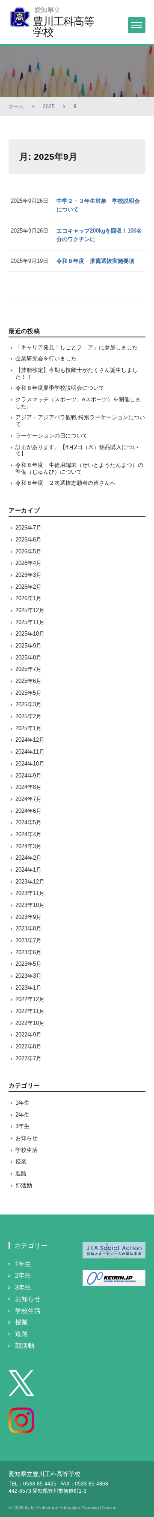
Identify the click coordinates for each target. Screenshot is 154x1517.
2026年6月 (28, 539)
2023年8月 (28, 928)
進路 (21, 1173)
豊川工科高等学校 (63, 26)
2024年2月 (28, 858)
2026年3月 (28, 575)
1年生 (22, 1103)
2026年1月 (28, 598)
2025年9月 (28, 645)
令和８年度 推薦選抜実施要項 (95, 261)
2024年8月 (28, 787)
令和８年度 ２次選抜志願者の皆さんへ (65, 483)
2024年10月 (29, 763)
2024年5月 (28, 822)
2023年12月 (29, 881)
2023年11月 (29, 893)
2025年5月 (28, 693)
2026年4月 (28, 563)
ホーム (16, 106)
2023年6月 (28, 952)
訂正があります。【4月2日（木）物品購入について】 (76, 450)
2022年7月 (28, 1058)
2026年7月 (28, 527)
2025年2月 (28, 716)
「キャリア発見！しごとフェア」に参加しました (76, 347)
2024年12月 (29, 740)
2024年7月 (28, 799)
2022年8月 (28, 1046)
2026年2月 (28, 587)
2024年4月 (28, 834)
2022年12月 (29, 999)
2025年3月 (28, 704)
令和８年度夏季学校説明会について (59, 388)
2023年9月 (28, 917)
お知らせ (26, 1138)
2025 (49, 106)
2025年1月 (28, 728)
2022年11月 (29, 1011)
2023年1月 (28, 987)
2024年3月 (28, 846)
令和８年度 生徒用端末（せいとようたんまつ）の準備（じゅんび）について (79, 468)
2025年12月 (29, 610)
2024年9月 (28, 775)
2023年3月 (28, 976)
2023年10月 (29, 905)
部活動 (23, 1185)
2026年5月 (28, 551)
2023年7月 (28, 940)
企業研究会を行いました (46, 358)
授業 (21, 1161)
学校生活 (26, 1150)
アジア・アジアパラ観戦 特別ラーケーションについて (80, 420)
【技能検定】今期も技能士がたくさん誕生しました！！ (76, 373)
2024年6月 (28, 811)
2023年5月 (28, 964)
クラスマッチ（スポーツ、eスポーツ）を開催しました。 (78, 402)
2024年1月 (28, 869)
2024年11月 (29, 751)
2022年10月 (29, 1023)
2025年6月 (28, 681)
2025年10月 (29, 633)
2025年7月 (28, 669)
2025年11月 (29, 622)
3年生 (22, 1126)
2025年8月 (28, 657)
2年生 (22, 1114)
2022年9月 (28, 1034)
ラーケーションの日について (51, 435)
